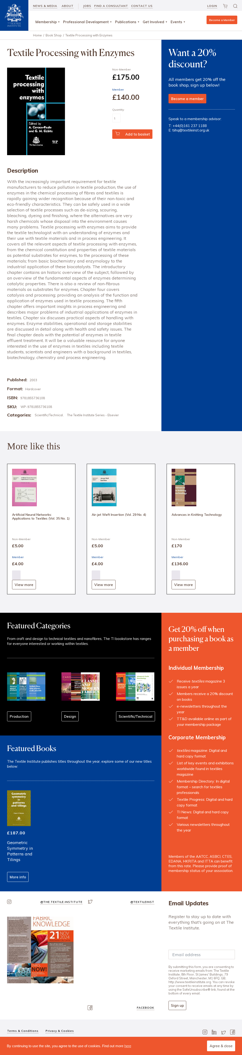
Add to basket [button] (16, 575)
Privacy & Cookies (60, 1031)
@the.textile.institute (61, 902)
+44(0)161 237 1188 (190, 125)
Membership (46, 22)
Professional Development (86, 22)
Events (176, 22)
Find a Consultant (111, 6)
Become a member (187, 98)
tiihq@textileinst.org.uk (190, 130)
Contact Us (142, 6)
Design (70, 716)
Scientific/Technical (49, 415)
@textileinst (142, 902)
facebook (145, 1007)
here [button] (127, 1046)
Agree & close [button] (221, 1046)
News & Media (45, 6)
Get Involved (153, 22)
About (67, 6)
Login (212, 6)
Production (19, 716)
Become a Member (222, 20)
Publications (125, 22)
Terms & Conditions (23, 1031)
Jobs (87, 6)
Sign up (177, 1005)
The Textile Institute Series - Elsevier (93, 415)
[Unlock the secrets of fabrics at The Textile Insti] (40, 950)
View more (24, 584)
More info (18, 877)
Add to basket (137, 134)
